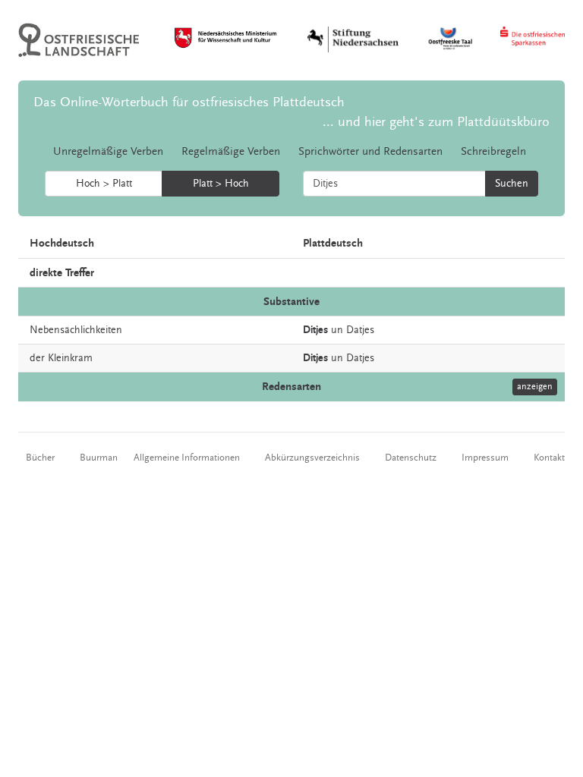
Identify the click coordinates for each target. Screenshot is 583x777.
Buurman (99, 457)
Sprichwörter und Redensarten (370, 151)
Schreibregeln (493, 151)
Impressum (485, 457)
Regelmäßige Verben (230, 151)
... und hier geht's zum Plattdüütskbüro (436, 122)
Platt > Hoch (221, 184)
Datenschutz (410, 457)
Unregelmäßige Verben (108, 151)
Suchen (511, 184)
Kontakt (549, 457)
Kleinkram (70, 358)
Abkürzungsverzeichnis (312, 457)
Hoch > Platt (104, 184)
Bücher (40, 457)
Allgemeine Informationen (187, 457)
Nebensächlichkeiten (76, 330)
